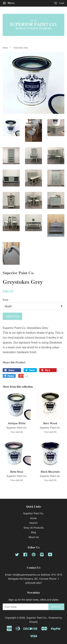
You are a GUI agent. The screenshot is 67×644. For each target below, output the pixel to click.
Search (33, 522)
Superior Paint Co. (33, 513)
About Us (33, 537)
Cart (61, 3)
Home (5, 47)
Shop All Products (34, 527)
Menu (10, 3)
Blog (33, 532)
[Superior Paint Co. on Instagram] (42, 555)
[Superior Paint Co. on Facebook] (25, 555)
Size (5, 300)
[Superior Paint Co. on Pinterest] (34, 555)
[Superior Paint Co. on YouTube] (50, 555)
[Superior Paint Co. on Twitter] (17, 555)
